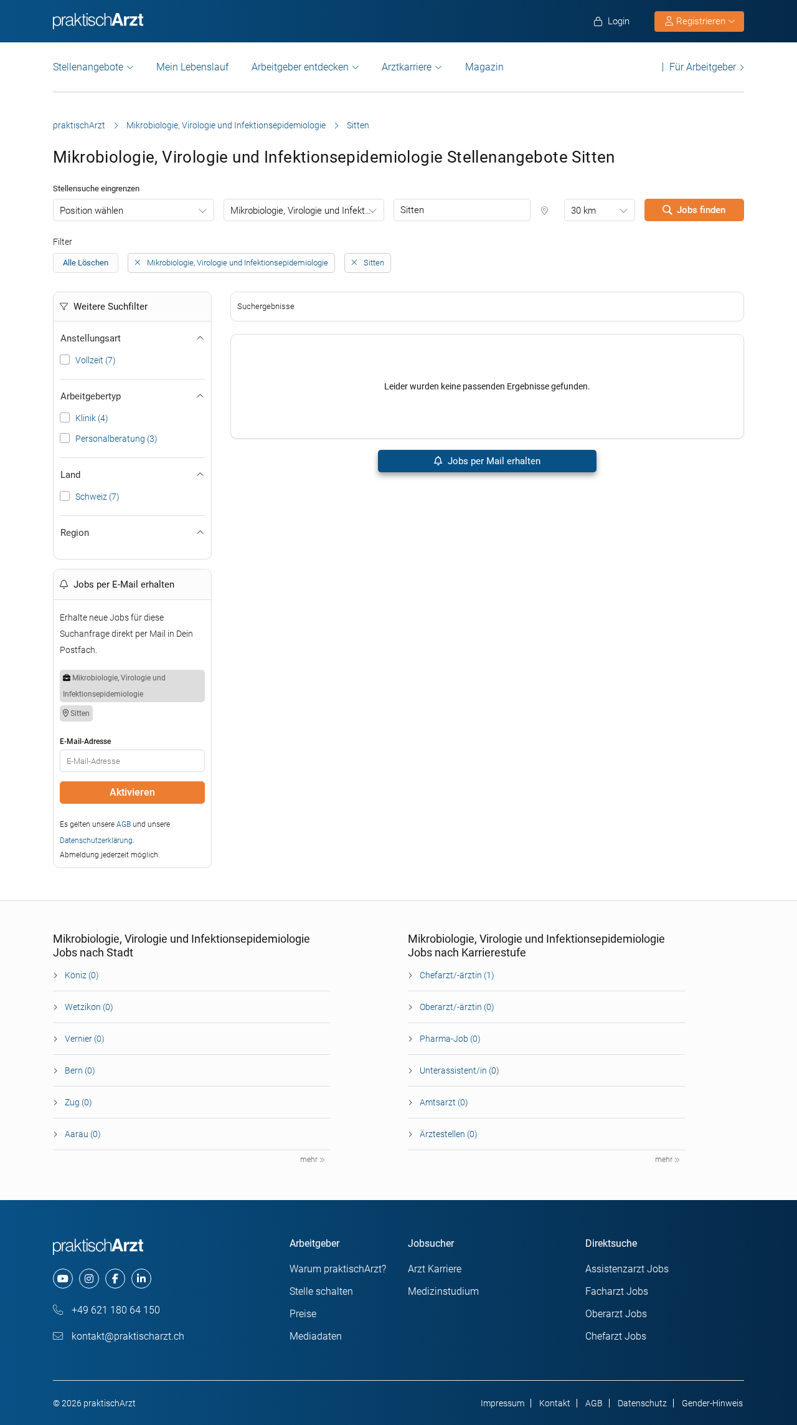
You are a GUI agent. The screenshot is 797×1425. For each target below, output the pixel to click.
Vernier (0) (85, 1039)
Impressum (502, 1403)
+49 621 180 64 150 (114, 1310)
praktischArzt (79, 125)
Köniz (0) (82, 975)
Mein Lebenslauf (192, 67)
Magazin (484, 67)
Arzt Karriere (434, 1269)
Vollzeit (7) (95, 360)
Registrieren (701, 21)
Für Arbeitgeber (702, 67)
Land (70, 474)
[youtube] (63, 1279)
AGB (123, 824)
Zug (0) (78, 1102)
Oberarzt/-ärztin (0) (457, 1007)
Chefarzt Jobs (615, 1336)
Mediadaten (316, 1336)
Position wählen (91, 210)
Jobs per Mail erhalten (492, 461)
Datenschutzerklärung (96, 840)
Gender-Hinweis (712, 1403)
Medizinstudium (443, 1291)
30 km (583, 210)
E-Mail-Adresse (85, 741)
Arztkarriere (407, 67)
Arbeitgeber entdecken (300, 67)
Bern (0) (80, 1070)
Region (74, 532)
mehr (309, 1159)
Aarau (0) (83, 1134)
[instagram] (89, 1279)
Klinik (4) (91, 418)
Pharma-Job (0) (450, 1039)
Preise (303, 1314)
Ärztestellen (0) (449, 1134)
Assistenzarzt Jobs (627, 1269)
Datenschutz (642, 1403)
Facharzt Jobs (616, 1291)
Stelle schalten (321, 1291)
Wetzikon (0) (89, 1007)
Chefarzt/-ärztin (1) (457, 975)
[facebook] (115, 1279)
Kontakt (554, 1403)
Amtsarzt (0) (444, 1102)
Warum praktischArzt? (338, 1269)
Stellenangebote (88, 67)
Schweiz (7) (97, 497)
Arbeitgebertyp (90, 396)
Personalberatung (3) (116, 439)
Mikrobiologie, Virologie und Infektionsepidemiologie (226, 125)
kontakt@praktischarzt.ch (126, 1336)
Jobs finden (701, 210)
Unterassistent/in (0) (459, 1070)
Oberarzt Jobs (616, 1314)
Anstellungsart (90, 338)
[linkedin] (141, 1279)
